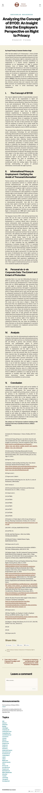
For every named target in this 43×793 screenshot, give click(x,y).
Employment (21, 649)
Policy (3, 764)
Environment (5, 741)
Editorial (4, 740)
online (3, 706)
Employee (12, 649)
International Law (6, 752)
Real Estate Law (6, 770)
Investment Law (6, 753)
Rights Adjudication (27, 14)
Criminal (4, 738)
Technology (5, 777)
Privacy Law (5, 765)
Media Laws (5, 760)
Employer (16, 649)
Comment (34, 688)
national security (6, 762)
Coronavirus (5, 736)
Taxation (4, 775)
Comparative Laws (6, 731)
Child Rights (5, 728)
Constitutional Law (15, 14)
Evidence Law (5, 743)
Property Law (5, 769)
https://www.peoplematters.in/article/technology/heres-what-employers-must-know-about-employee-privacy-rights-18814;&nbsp (20, 575)
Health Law (5, 746)
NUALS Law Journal (11, 789)
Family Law (5, 745)
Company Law (5, 729)
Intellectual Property (7, 750)
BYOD (8, 649)
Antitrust (4, 723)
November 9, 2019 (18, 40)
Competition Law (6, 733)
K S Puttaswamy (27, 649)
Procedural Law (6, 767)
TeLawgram (5, 779)
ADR (3, 721)
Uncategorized (6, 781)
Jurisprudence (5, 755)
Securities (4, 774)
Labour (4, 757)
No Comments (28, 40)
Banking (4, 726)
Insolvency (5, 748)
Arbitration (5, 724)
